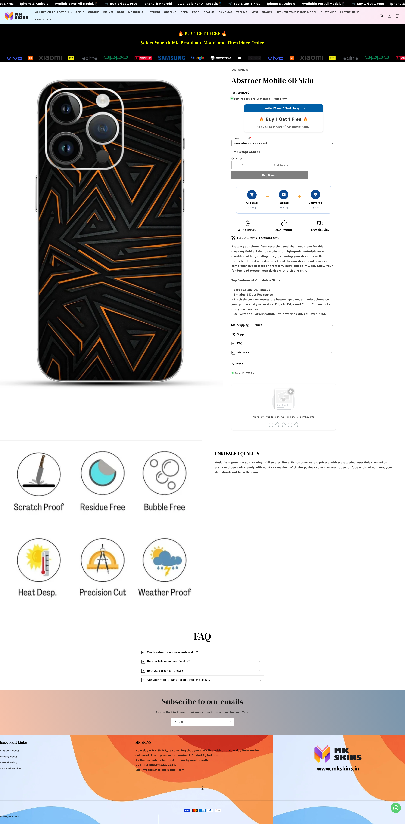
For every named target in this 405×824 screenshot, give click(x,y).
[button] (53, 12)
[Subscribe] (230, 722)
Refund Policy (8, 762)
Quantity (236, 158)
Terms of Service (10, 768)
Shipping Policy (9, 750)
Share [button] (239, 363)
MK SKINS (13, 816)
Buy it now (269, 175)
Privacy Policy (8, 756)
